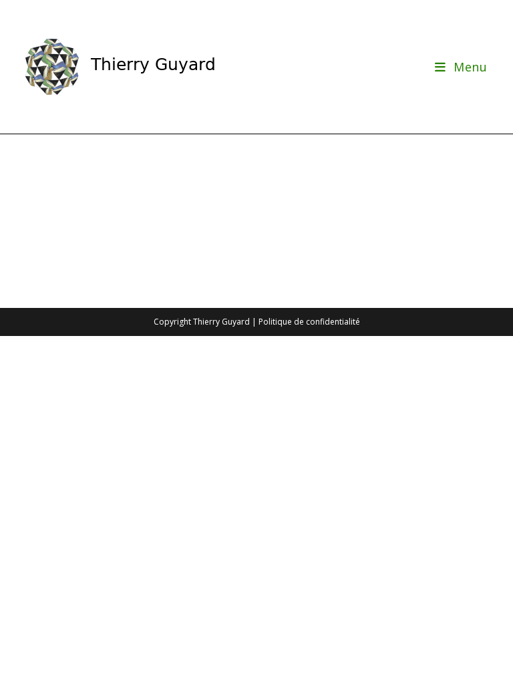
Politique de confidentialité (309, 321)
